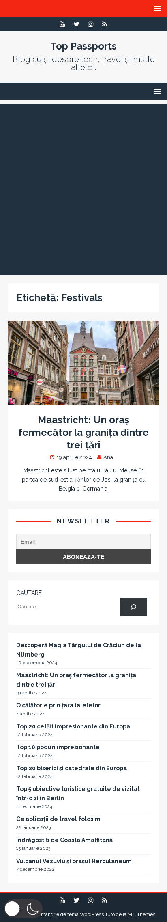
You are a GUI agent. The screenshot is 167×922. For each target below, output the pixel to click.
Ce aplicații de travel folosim (58, 819)
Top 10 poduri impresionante (58, 747)
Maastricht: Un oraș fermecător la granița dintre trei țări (83, 432)
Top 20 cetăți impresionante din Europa (73, 726)
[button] (23, 908)
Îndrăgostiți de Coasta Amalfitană (64, 840)
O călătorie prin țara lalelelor (58, 705)
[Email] (105, 24)
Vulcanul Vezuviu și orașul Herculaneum (74, 861)
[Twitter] (76, 24)
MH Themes (141, 914)
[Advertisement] (83, 187)
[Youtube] (62, 24)
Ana (108, 457)
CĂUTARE (29, 593)
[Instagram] (91, 24)
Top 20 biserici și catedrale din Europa (71, 768)
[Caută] (133, 607)
